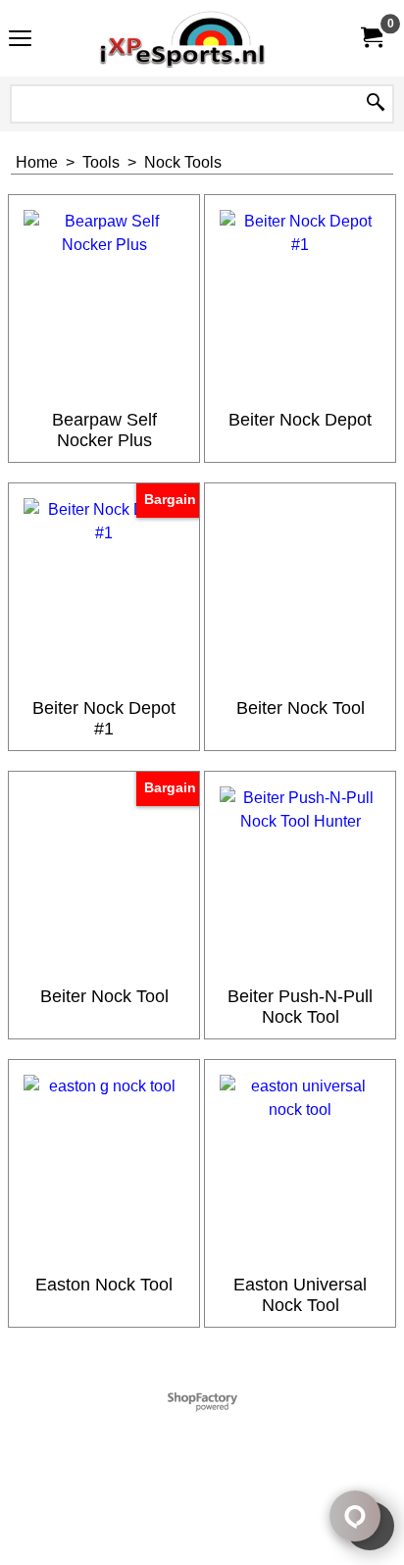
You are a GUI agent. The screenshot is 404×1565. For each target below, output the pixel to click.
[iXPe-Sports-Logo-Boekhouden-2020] (198, 38)
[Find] (375, 104)
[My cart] (370, 37)
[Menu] (20, 40)
